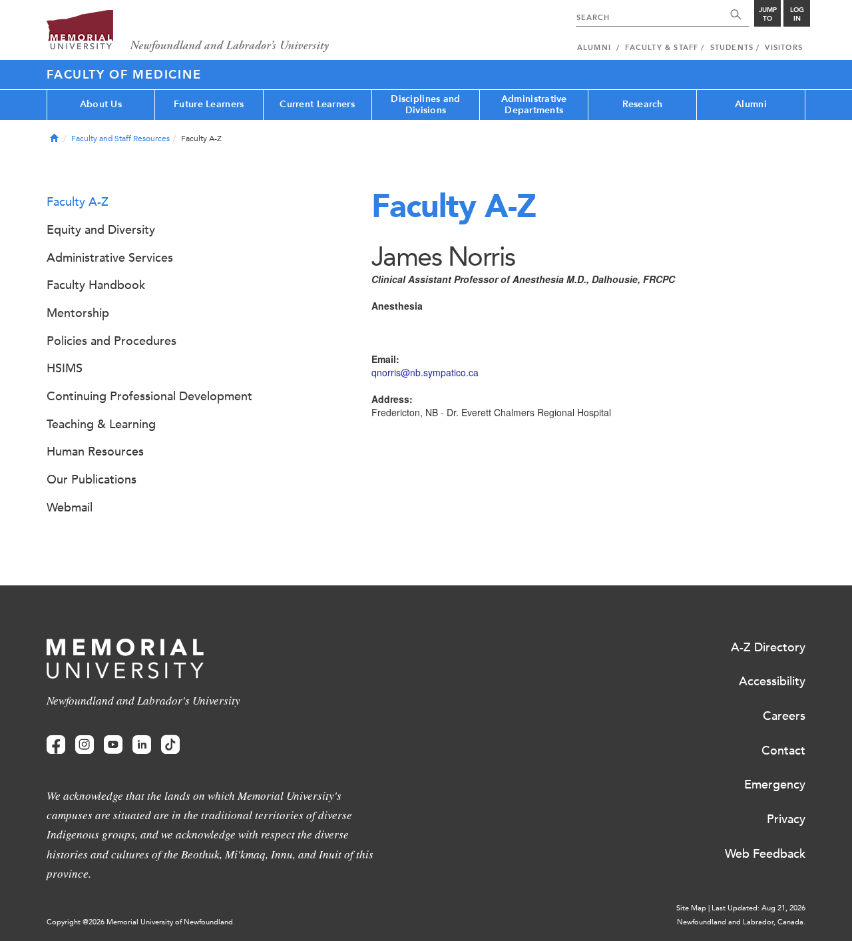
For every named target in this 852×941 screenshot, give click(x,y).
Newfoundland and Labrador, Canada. (741, 922)
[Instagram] (84, 745)
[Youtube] (113, 745)
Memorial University (188, 31)
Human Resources (95, 451)
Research (642, 104)
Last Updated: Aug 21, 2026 (758, 908)
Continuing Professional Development (149, 396)
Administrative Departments (534, 104)
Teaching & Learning (101, 424)
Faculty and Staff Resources (120, 138)
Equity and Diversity (101, 229)
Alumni (751, 104)
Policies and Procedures (111, 341)
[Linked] (141, 745)
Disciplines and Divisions (425, 104)
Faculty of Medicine (124, 74)
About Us (101, 104)
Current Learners (317, 104)
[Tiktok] (170, 745)
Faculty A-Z (77, 201)
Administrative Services (110, 257)
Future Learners (209, 104)
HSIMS (65, 368)
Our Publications (91, 479)
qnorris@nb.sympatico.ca (425, 372)
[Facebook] (56, 745)
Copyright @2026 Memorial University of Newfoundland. (141, 922)
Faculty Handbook (96, 285)
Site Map (691, 908)
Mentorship (78, 313)
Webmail (70, 507)
